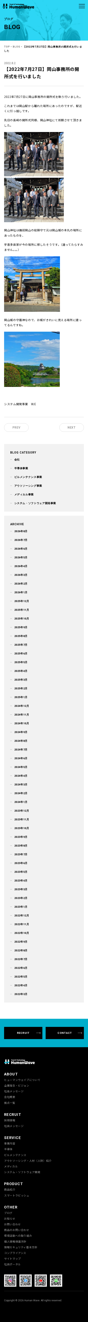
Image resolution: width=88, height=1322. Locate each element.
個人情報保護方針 (15, 1241)
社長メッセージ (14, 1091)
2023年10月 (21, 828)
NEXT (72, 427)
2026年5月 (21, 557)
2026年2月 (21, 583)
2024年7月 (21, 749)
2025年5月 (21, 662)
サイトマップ (12, 1258)
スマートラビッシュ (16, 1195)
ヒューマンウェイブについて (22, 1080)
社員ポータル (12, 1264)
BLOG (16, 46)
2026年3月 (21, 574)
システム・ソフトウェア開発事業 (35, 503)
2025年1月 (21, 697)
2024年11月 (21, 714)
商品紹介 (9, 1189)
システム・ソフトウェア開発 (22, 1172)
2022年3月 (21, 994)
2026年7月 (21, 539)
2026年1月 (21, 592)
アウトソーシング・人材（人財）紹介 (28, 1161)
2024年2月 (21, 793)
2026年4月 (21, 566)
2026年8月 (21, 531)
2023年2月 (21, 898)
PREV (16, 427)
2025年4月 (21, 670)
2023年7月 (21, 854)
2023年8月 (21, 845)
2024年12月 (21, 705)
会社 (17, 459)
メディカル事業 (24, 494)
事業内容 (9, 1143)
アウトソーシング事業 (28, 485)
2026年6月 (21, 548)
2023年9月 (21, 836)
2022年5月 (21, 976)
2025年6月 (21, 653)
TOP (7, 46)
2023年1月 (21, 906)
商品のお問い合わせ (16, 1230)
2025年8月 (21, 636)
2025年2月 (21, 688)
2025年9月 (21, 627)
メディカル (11, 1166)
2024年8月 (21, 740)
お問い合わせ (12, 1224)
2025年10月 (21, 618)
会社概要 (9, 1097)
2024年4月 (21, 775)
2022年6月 (21, 967)
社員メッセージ (14, 1126)
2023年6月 (21, 863)
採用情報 (9, 1120)
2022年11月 (21, 924)
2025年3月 (21, 679)
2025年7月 (21, 644)
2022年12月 (21, 915)
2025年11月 (21, 609)
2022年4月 (21, 985)
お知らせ (9, 1218)
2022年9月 (21, 941)
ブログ (8, 1213)
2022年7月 (21, 959)
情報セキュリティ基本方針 (20, 1247)
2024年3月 (21, 784)
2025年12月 (21, 601)
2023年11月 (21, 819)
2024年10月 (21, 723)
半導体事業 (21, 468)
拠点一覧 (9, 1103)
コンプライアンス (15, 1253)
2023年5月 (21, 871)
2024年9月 (21, 732)
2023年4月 (21, 880)
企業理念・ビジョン (16, 1085)
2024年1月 (21, 801)
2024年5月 (21, 767)
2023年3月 (21, 889)
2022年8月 (21, 950)
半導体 (8, 1149)
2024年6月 (21, 758)
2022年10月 (21, 932)
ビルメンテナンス (15, 1155)
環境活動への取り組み (18, 1236)
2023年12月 (21, 810)
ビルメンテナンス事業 (28, 477)
